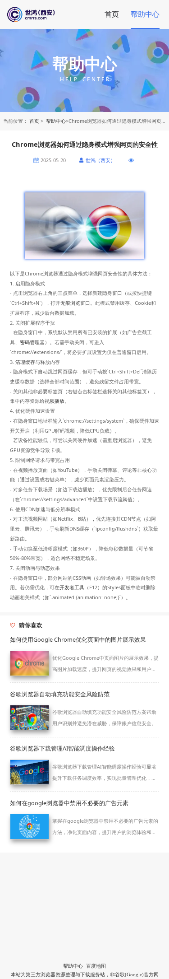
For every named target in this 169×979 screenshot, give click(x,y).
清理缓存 (25, 362)
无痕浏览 (70, 302)
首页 (112, 14)
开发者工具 (71, 587)
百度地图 (96, 966)
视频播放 (54, 400)
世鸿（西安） (100, 160)
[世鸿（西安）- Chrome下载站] (49, 14)
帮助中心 (145, 14)
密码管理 (30, 342)
